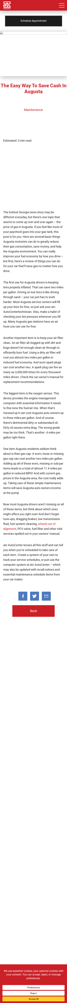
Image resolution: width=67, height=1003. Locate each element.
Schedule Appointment (33, 20)
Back (33, 611)
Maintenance (33, 110)
